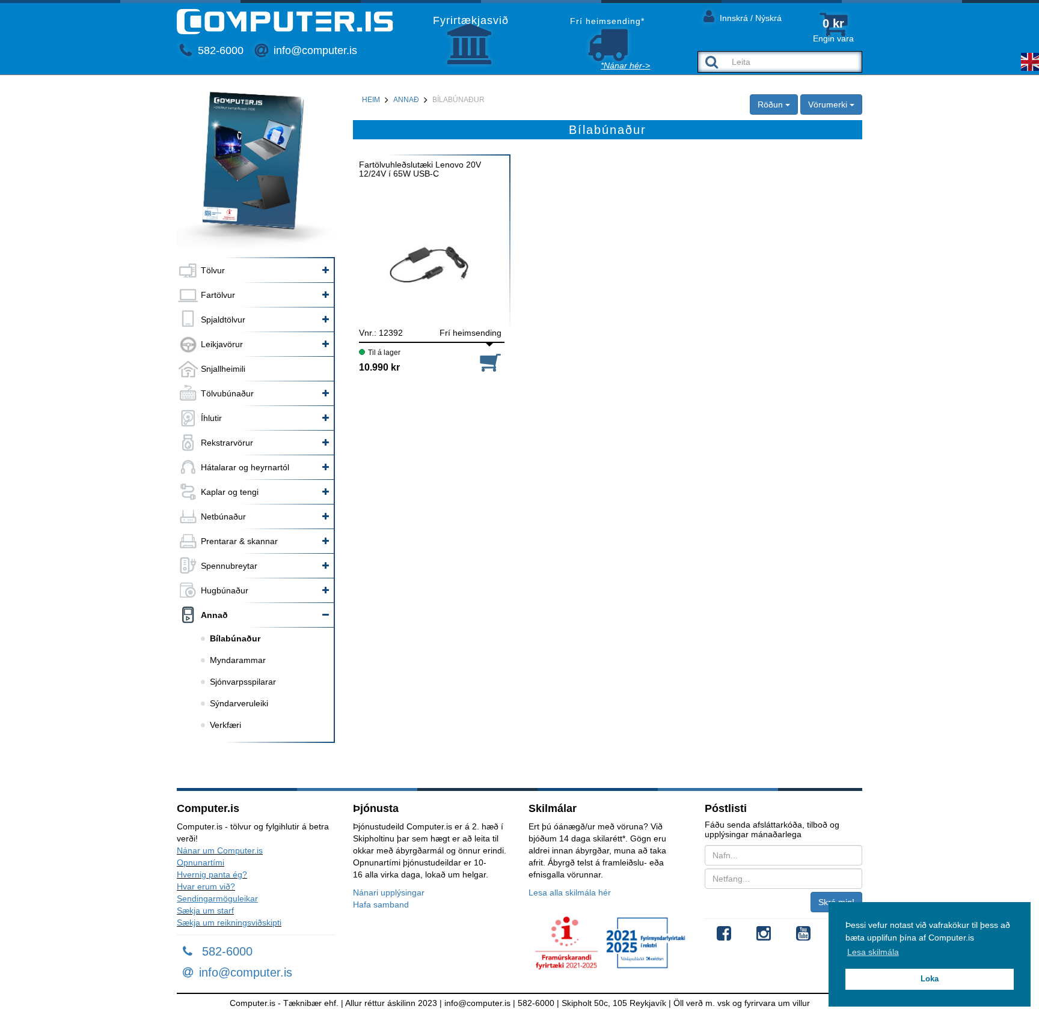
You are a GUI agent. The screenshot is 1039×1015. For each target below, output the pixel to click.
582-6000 (219, 50)
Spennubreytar (229, 566)
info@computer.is (314, 50)
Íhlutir (211, 418)
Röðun (771, 104)
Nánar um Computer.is (220, 850)
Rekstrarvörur (227, 442)
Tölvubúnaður (227, 393)
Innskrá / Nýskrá (749, 18)
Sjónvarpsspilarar (243, 681)
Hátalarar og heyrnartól (245, 467)
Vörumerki (829, 104)
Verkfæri (225, 725)
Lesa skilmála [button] (873, 952)
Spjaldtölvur (223, 319)
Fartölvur (218, 295)
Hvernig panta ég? (212, 874)
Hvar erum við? (206, 886)
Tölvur (213, 270)
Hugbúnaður (224, 590)
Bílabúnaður (235, 638)
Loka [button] (930, 979)
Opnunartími (200, 862)
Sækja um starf (205, 910)
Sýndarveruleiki (239, 703)
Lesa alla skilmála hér (570, 892)
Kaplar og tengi (230, 492)
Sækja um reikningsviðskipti (229, 922)
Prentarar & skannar (239, 541)
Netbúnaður (223, 516)
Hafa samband (381, 904)
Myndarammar (238, 660)
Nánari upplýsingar (388, 892)
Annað (214, 615)
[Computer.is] (285, 21)
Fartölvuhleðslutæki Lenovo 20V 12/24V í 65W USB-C (420, 169)
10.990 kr (379, 367)
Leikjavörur (222, 344)
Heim (371, 99)
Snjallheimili (223, 369)
